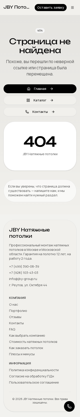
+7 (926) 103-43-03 (23, 272)
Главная (40, 89)
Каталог (40, 100)
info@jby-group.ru (23, 279)
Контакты (40, 112)
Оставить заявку (50, 7)
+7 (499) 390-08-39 (24, 266)
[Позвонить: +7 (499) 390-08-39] (69, 406)
